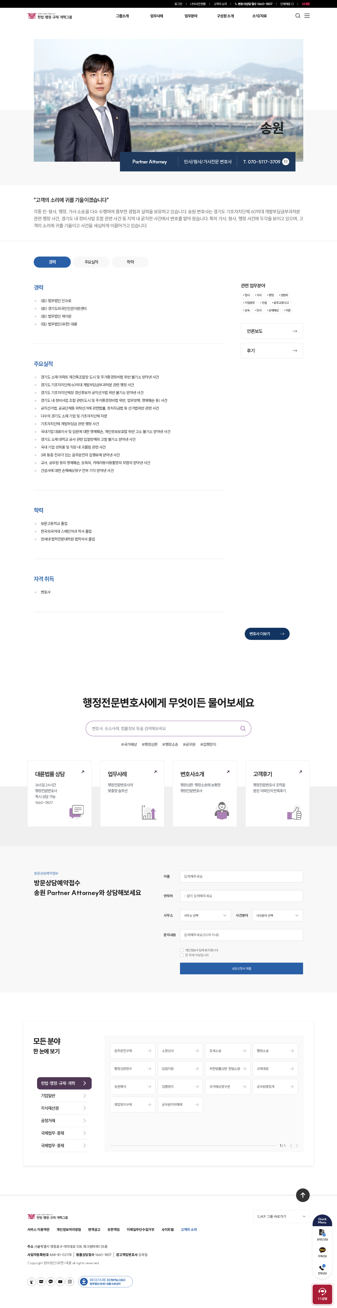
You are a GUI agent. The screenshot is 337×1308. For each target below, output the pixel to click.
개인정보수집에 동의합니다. (202, 950)
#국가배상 (129, 744)
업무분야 (190, 16)
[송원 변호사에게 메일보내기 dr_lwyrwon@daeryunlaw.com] (285, 161)
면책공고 (94, 1229)
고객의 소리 (220, 4)
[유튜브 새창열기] (60, 1281)
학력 (130, 262)
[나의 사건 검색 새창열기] (31, 1281)
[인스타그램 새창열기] (70, 1281)
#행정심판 (150, 744)
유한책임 (113, 1229)
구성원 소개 (225, 16)
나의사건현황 (198, 4)
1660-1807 (255, 4)
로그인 (178, 4)
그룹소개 (122, 16)
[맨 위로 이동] (303, 1195)
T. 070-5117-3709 (261, 162)
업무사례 (156, 16)
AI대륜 (306, 4)
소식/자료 (259, 16)
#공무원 (189, 744)
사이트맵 (167, 1229)
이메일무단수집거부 (140, 1229)
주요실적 (91, 262)
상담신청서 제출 (241, 968)
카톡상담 (322, 1256)
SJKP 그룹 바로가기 (271, 1216)
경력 (52, 262)
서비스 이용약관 (38, 1229)
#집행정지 (208, 744)
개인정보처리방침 (69, 1229)
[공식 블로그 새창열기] (41, 1281)
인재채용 (285, 4)
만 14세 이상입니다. (197, 955)
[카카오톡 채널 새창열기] (50, 1281)
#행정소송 (170, 744)
